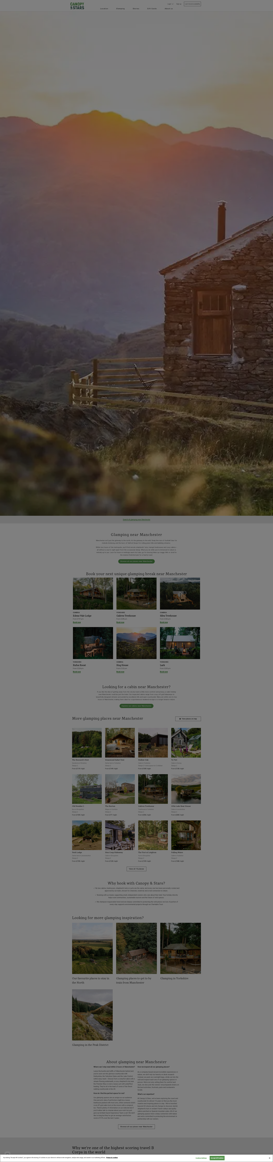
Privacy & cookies (112, 1157)
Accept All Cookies (217, 1158)
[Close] (269, 1158)
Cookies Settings (201, 1158)
